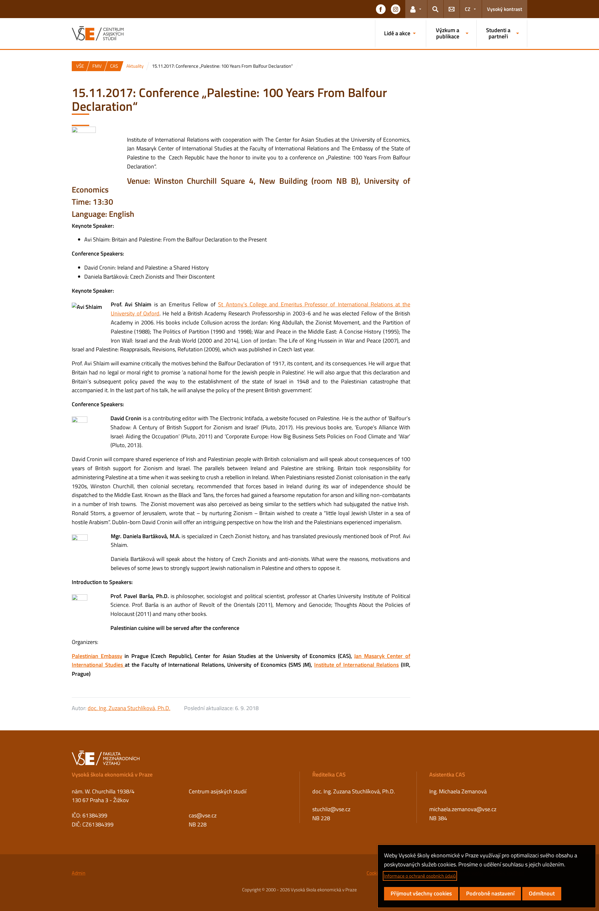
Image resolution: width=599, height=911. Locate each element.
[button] (380, 9)
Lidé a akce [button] (397, 33)
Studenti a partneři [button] (498, 33)
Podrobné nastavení (490, 893)
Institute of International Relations (356, 664)
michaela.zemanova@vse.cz (462, 809)
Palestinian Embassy (97, 656)
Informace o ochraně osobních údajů (420, 875)
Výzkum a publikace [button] (447, 33)
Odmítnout (542, 893)
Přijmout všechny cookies (421, 893)
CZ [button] (467, 9)
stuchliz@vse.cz (331, 809)
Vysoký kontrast (504, 9)
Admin (78, 873)
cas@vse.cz (203, 815)
